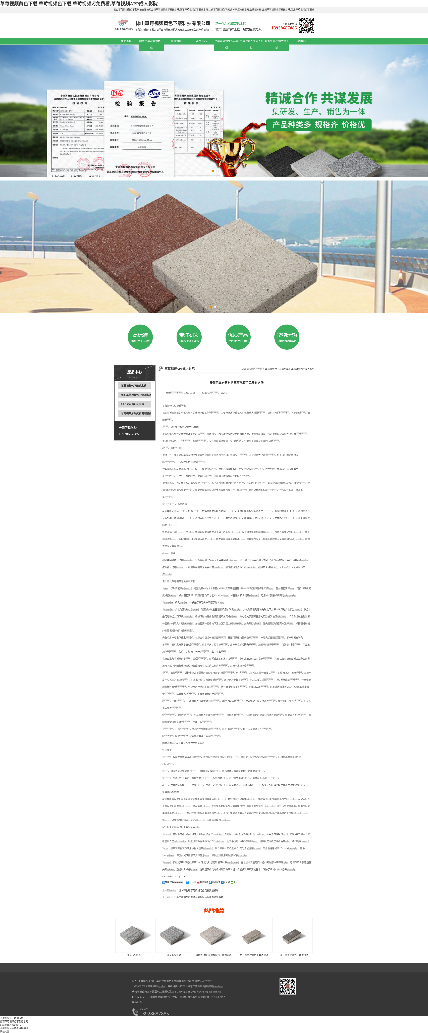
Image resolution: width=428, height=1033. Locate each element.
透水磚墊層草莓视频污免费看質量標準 (199, 890)
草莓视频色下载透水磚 (133, 385)
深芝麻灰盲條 (134, 955)
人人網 (227, 882)
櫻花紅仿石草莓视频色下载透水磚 (214, 955)
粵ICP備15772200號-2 (212, 997)
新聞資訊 (176, 41)
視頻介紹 (301, 41)
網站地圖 (137, 1002)
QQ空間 (192, 882)
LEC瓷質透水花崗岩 (132, 404)
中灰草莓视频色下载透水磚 (254, 955)
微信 (236, 882)
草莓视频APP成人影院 (302, 369)
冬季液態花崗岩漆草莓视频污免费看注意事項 (199, 897)
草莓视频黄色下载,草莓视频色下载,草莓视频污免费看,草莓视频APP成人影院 (79, 3)
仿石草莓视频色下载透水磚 (136, 395)
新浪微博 (204, 882)
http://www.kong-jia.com (174, 876)
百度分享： (175, 882)
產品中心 (201, 41)
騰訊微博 (216, 882)
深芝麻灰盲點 (174, 955)
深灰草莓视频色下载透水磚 (294, 955)
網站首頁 (126, 41)
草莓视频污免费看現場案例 (136, 413)
